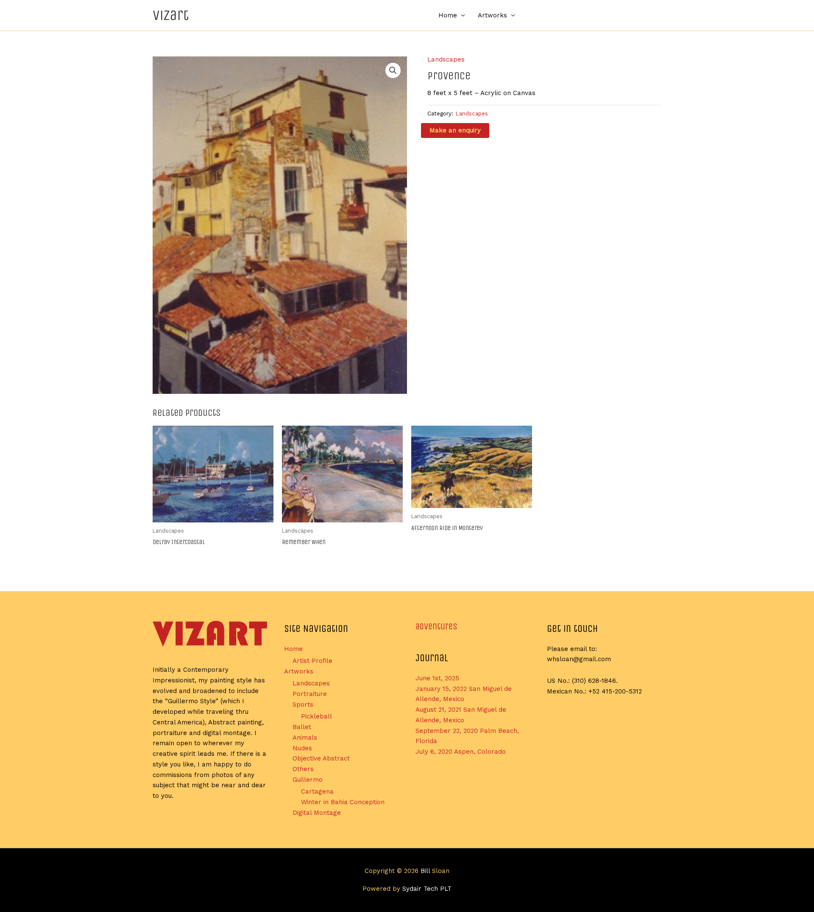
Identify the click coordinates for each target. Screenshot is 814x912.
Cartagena (317, 791)
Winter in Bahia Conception (343, 802)
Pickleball (316, 716)
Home (447, 15)
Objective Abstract (321, 758)
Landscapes (446, 59)
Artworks (492, 15)
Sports (303, 704)
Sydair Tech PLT (427, 888)
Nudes (302, 748)
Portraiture (310, 694)
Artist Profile (312, 661)
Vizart (171, 15)
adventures (436, 626)
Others (303, 769)
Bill (425, 871)
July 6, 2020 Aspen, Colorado (460, 751)
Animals (305, 737)
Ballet (302, 727)
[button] (393, 70)
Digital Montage (317, 813)
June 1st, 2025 (437, 678)
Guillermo (308, 779)
